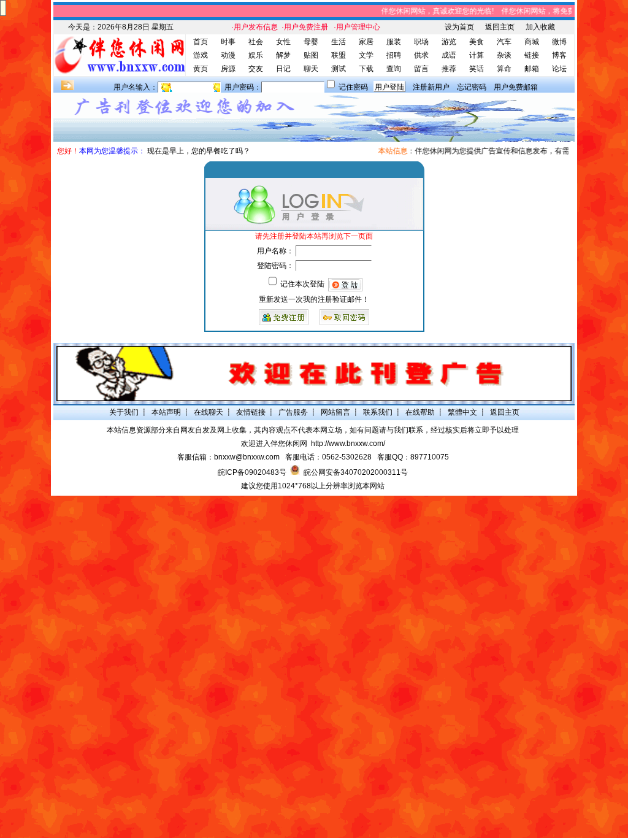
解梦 (283, 55)
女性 (283, 41)
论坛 (559, 68)
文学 (366, 55)
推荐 (449, 68)
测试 (338, 68)
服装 (393, 41)
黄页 (200, 68)
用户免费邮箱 (516, 87)
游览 (449, 41)
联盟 (338, 55)
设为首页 (459, 27)
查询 (393, 68)
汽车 (504, 41)
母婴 (311, 41)
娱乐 (255, 55)
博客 (559, 55)
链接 (531, 55)
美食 (476, 41)
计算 (476, 55)
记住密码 (353, 87)
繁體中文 (462, 412)
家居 (366, 41)
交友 (255, 68)
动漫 (228, 55)
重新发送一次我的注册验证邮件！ (314, 299)
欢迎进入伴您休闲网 (274, 443)
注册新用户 (431, 87)
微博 (559, 41)
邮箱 (531, 68)
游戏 (200, 55)
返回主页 (500, 27)
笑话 (476, 68)
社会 (255, 41)
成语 (449, 55)
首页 (200, 41)
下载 (366, 68)
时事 (228, 41)
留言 (421, 68)
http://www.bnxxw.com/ (348, 443)
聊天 (311, 68)
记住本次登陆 (302, 284)
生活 (338, 41)
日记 (283, 68)
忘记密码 (471, 87)
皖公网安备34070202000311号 (356, 472)
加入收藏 (540, 27)
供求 (421, 55)
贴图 (311, 55)
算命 (504, 68)
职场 (421, 41)
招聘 (393, 55)
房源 (228, 68)
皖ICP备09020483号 (252, 472)
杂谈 (504, 55)
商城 (531, 41)
